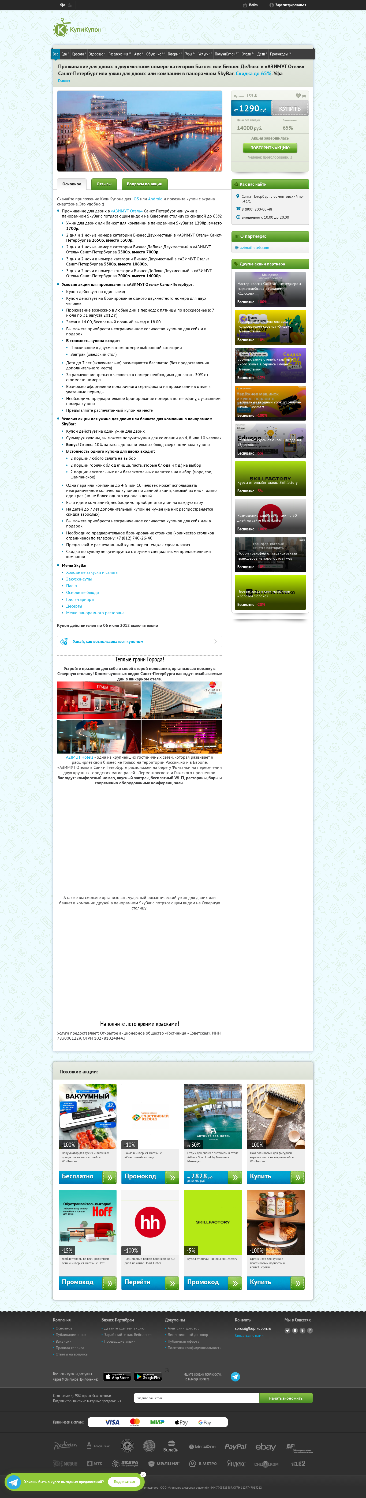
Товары (175, 54)
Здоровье (97, 54)
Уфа (62, 5)
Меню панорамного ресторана (95, 612)
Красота (79, 54)
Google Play (148, 1376)
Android (156, 198)
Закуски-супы (79, 579)
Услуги (205, 54)
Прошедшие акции (120, 1341)
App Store (117, 1376)
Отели (248, 54)
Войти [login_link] (253, 5)
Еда (65, 54)
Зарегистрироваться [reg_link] (290, 5)
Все (55, 54)
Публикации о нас (71, 1334)
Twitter (302, 1331)
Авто (138, 54)
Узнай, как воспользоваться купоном (108, 641)
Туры (190, 54)
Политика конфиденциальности (195, 1347)
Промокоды (280, 54)
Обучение (155, 54)
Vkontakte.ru (295, 1331)
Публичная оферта (183, 1341)
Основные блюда (82, 592)
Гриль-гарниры (80, 599)
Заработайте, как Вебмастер (128, 1334)
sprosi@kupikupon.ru (253, 1328)
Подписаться (124, 1481)
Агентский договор (184, 1328)
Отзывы (104, 184)
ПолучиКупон (227, 54)
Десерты (74, 606)
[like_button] (298, 96)
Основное (71, 184)
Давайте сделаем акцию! (124, 1328)
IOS (136, 198)
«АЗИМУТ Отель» (127, 211)
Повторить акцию (270, 148)
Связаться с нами (249, 1335)
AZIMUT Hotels (80, 757)
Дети (262, 54)
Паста (71, 585)
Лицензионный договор (188, 1334)
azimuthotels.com (254, 247)
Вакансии (64, 1341)
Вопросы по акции (144, 184)
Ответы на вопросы (72, 1354)
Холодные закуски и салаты (92, 572)
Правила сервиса (70, 1347)
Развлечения (120, 54)
